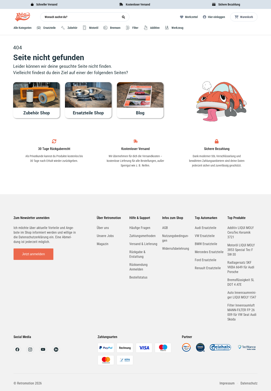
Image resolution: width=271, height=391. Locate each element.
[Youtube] (43, 352)
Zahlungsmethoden (142, 236)
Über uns (103, 228)
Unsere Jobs (105, 236)
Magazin (102, 244)
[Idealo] (200, 351)
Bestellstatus (138, 277)
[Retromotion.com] (23, 18)
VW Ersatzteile (205, 236)
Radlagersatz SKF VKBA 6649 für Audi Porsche (240, 267)
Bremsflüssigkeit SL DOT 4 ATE (240, 282)
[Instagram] (30, 352)
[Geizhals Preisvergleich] (220, 351)
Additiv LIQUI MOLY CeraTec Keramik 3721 (240, 232)
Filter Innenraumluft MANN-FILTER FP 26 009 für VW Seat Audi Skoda (241, 312)
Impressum (227, 383)
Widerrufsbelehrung (175, 249)
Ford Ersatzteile (205, 260)
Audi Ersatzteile (205, 228)
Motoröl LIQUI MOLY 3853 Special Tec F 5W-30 (241, 250)
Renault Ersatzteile (208, 268)
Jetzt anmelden (33, 254)
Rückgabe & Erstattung (137, 254)
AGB (165, 228)
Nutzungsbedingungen (175, 238)
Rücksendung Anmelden (138, 267)
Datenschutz (249, 383)
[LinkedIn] (56, 352)
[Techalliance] (246, 351)
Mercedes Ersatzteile (209, 252)
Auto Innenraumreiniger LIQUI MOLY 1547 (241, 295)
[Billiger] (186, 351)
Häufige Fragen (139, 228)
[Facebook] (17, 352)
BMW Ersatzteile (206, 244)
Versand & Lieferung (143, 244)
